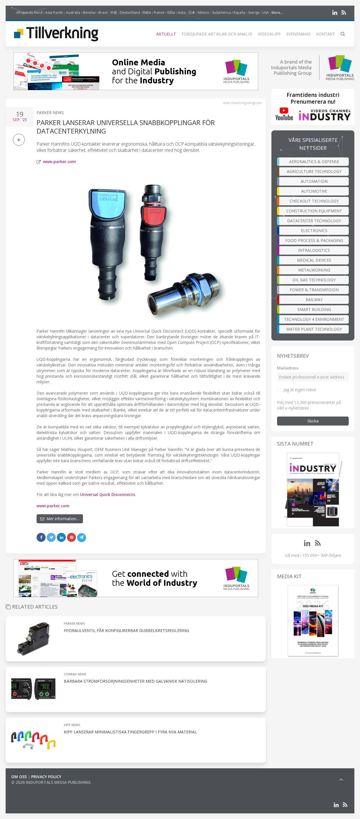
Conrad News (75, 674)
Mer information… (61, 518)
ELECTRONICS (314, 230)
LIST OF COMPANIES (30, 788)
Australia (73, 12)
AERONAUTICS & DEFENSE (314, 161)
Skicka (313, 421)
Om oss (19, 776)
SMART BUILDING (314, 309)
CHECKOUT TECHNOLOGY (314, 201)
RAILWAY (314, 299)
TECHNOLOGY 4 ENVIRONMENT (314, 319)
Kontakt (325, 34)
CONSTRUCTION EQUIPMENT (314, 210)
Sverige (254, 12)
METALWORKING (314, 270)
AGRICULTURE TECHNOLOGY (314, 171)
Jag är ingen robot (300, 389)
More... (277, 12)
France (159, 12)
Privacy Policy (46, 776)
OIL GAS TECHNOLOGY (314, 279)
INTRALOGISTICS (314, 250)
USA (265, 12)
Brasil (102, 12)
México (203, 12)
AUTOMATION (314, 181)
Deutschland (130, 12)
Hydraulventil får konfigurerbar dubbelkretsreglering (126, 630)
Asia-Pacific (54, 12)
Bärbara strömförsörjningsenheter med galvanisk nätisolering (135, 681)
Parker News (50, 112)
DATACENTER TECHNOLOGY (314, 220)
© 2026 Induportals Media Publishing (51, 782)
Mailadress (287, 368)
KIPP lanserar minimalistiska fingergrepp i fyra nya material (130, 732)
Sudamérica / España (228, 12)
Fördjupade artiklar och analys (217, 34)
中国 (113, 12)
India (182, 12)
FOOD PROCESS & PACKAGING (314, 240)
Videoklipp (269, 34)
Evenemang (298, 34)
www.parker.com (59, 161)
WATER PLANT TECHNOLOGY (314, 329)
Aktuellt (166, 34)
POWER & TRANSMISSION (314, 289)
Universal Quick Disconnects (107, 494)
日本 (191, 12)
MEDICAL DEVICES (314, 260)
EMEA (147, 12)
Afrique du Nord (29, 12)
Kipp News (72, 725)
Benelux (89, 12)
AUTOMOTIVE (314, 191)
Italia (171, 12)
